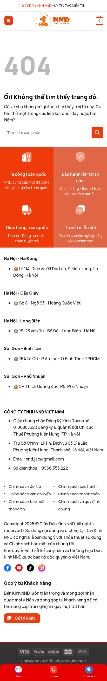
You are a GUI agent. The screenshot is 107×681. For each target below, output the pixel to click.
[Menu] (8, 20)
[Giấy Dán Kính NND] (53, 20)
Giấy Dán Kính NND (70, 660)
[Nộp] (97, 132)
